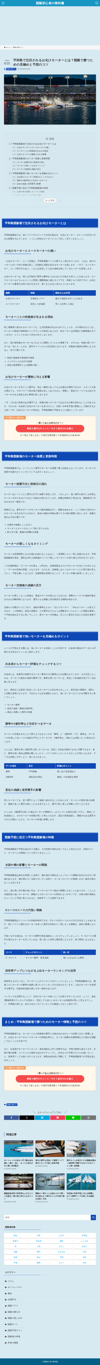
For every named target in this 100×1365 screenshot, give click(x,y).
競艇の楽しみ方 (15, 1318)
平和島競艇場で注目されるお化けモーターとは (34, 144)
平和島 (84, 1236)
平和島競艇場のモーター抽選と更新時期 (31, 158)
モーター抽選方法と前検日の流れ (30, 162)
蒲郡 (61, 1241)
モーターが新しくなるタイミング (30, 166)
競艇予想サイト (15, 1330)
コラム (11, 1281)
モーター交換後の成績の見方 (29, 169)
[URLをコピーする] (88, 1117)
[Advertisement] (50, 26)
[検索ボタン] (97, 3)
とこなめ (84, 1241)
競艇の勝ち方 (11, 69)
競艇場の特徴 (14, 1336)
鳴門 (38, 1252)
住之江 (84, 1246)
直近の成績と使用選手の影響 (29, 184)
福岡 (38, 1263)
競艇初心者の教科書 (50, 3)
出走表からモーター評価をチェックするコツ (35, 177)
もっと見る (50, 200)
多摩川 (15, 1241)
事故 (10, 1293)
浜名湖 (38, 1241)
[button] (11, 1117)
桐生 (15, 1236)
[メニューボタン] (3, 3)
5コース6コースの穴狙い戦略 (29, 195)
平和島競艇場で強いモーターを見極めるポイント (35, 173)
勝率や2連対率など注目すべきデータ (32, 180)
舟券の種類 (13, 1343)
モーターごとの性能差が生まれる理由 (32, 151)
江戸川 (61, 1236)
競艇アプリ (13, 1306)
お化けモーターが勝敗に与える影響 (31, 154)
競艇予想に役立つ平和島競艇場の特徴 (30, 188)
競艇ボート (13, 1324)
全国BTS (12, 1299)
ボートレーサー (15, 1287)
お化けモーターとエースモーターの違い (33, 147)
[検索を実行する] (93, 1217)
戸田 (38, 1236)
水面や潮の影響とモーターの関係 (30, 192)
